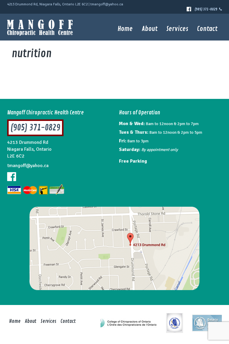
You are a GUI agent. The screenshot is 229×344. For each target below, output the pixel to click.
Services (177, 29)
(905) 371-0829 (207, 9)
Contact (207, 29)
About (149, 29)
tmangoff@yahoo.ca (106, 4)
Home (125, 29)
